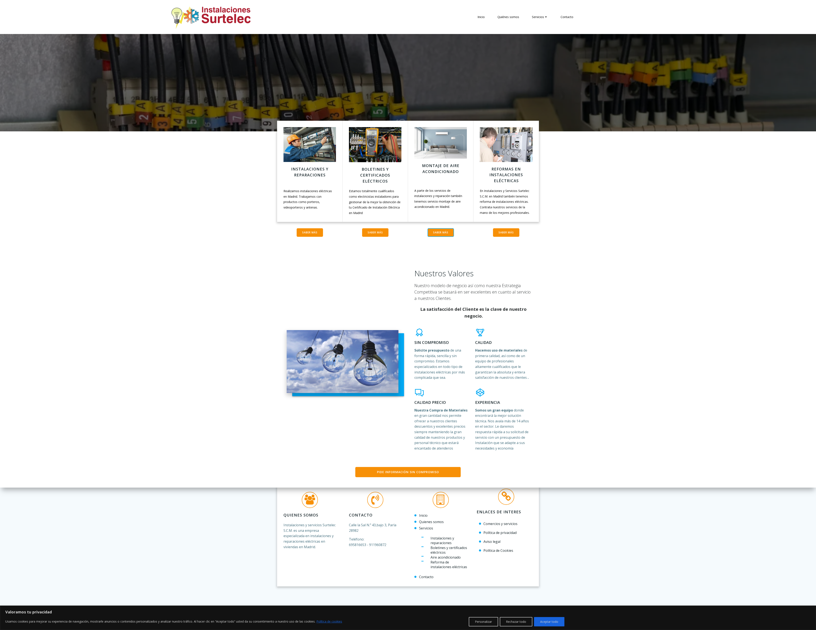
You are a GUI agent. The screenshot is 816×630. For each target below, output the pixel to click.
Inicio (481, 17)
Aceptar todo (549, 622)
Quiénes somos (508, 17)
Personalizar (483, 622)
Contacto (567, 17)
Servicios (538, 17)
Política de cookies (329, 621)
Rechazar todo (516, 622)
